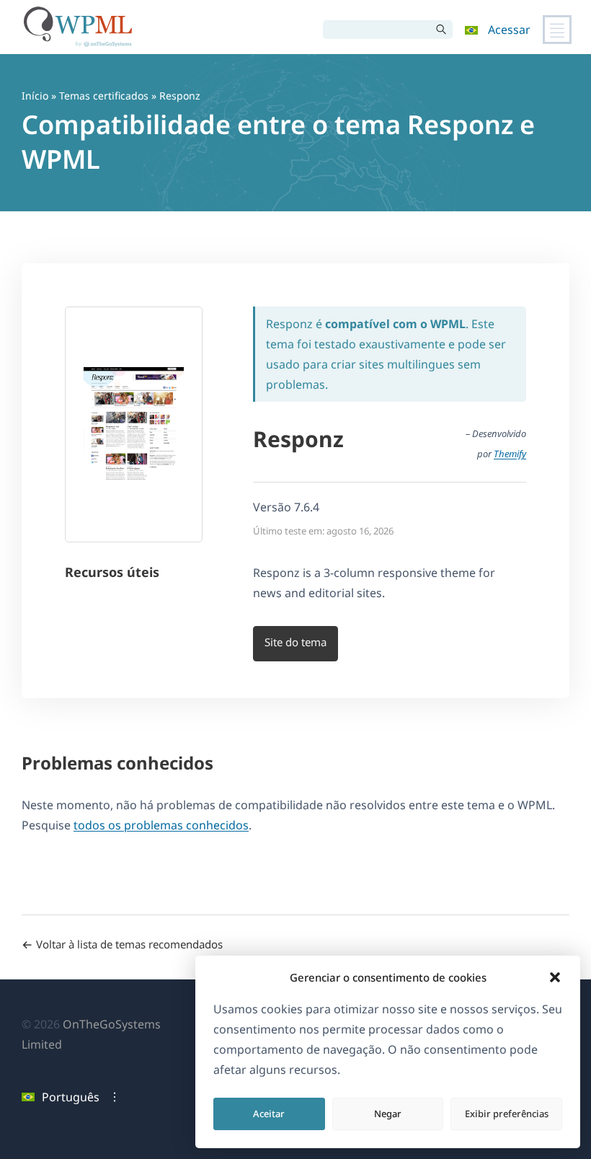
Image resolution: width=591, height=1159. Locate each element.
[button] (555, 977)
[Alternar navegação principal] (557, 29)
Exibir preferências (506, 1113)
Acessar (509, 30)
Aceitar (269, 1113)
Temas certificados (103, 95)
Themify (510, 453)
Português (70, 1097)
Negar (387, 1113)
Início (35, 95)
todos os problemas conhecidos (161, 825)
